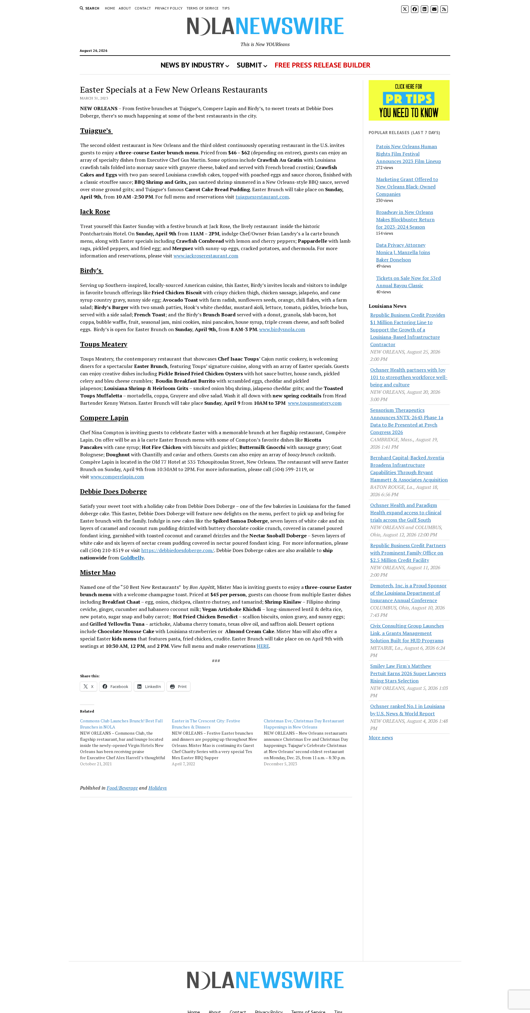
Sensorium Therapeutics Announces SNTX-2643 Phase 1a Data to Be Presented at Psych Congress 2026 (406, 421)
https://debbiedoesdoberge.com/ (177, 550)
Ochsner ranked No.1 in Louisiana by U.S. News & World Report (407, 710)
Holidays (157, 787)
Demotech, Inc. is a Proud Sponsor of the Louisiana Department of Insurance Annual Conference (408, 593)
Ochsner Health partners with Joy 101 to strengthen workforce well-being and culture (408, 377)
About (125, 8)
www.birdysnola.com (282, 329)
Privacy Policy (169, 8)
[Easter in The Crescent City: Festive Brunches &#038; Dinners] (217, 742)
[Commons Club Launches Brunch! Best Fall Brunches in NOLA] (126, 742)
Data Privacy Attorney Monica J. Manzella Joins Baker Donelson (403, 252)
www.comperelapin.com (117, 476)
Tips (226, 8)
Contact (143, 8)
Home (110, 8)
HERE (263, 646)
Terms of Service (202, 8)
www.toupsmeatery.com (315, 403)
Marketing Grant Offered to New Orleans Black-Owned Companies (407, 186)
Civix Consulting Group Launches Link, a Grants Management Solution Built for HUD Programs (407, 633)
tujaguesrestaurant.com (262, 196)
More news (381, 737)
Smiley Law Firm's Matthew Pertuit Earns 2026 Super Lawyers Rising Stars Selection (408, 673)
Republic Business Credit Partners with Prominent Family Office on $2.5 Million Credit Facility (408, 552)
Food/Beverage (122, 787)
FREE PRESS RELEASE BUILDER (323, 65)
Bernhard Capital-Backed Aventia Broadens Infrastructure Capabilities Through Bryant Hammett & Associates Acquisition (409, 468)
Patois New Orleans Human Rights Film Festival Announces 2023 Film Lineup (408, 153)
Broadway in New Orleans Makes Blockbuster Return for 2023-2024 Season (405, 219)
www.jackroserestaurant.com (206, 255)
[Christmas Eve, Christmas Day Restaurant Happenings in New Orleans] (309, 742)
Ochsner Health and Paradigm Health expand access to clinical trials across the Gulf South (405, 512)
